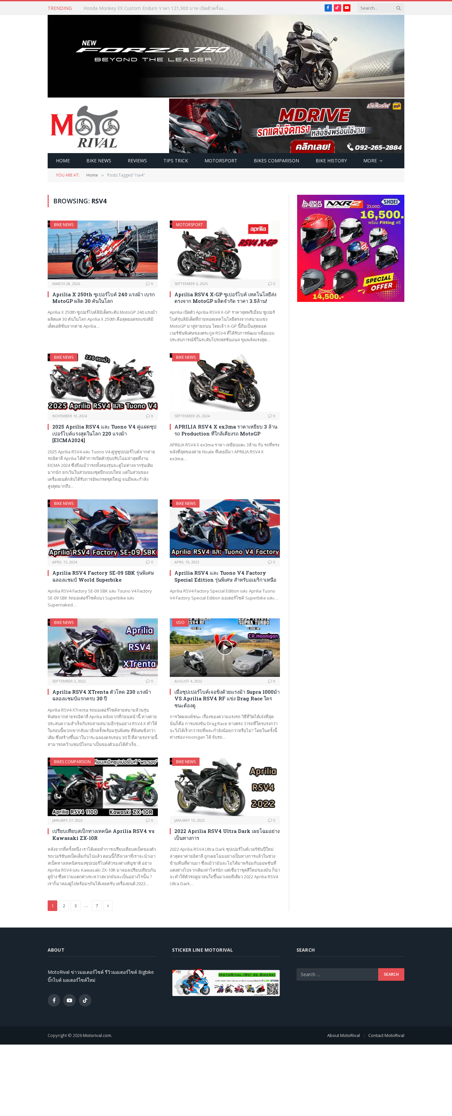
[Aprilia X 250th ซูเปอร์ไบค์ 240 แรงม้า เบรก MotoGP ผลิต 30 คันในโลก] (103, 250)
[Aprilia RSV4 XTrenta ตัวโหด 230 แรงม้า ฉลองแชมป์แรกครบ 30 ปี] (103, 647)
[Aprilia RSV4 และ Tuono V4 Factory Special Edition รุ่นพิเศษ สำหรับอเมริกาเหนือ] (225, 528)
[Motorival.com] (85, 126)
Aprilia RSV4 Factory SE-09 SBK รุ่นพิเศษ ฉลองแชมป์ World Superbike (103, 576)
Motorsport (220, 160)
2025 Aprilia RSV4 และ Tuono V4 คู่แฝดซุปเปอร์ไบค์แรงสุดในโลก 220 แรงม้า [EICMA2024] (104, 433)
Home (63, 160)
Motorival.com (97, 1035)
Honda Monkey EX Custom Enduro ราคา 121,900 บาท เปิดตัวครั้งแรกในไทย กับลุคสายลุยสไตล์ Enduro (157, 8)
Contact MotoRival (386, 1035)
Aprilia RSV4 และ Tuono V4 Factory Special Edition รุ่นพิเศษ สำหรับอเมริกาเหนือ (225, 576)
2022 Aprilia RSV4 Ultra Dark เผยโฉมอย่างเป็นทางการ (227, 834)
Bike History (331, 160)
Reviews (137, 160)
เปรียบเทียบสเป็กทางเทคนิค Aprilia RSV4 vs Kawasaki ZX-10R (103, 834)
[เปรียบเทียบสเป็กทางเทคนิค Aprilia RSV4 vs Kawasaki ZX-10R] (103, 787)
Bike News (98, 160)
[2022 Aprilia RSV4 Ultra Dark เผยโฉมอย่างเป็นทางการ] (225, 787)
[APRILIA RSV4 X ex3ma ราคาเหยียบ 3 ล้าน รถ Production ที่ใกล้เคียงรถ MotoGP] (225, 382)
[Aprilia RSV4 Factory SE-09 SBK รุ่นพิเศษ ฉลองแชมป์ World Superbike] (103, 528)
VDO (180, 622)
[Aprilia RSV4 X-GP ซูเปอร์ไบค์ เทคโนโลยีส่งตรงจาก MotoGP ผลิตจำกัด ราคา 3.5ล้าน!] (225, 250)
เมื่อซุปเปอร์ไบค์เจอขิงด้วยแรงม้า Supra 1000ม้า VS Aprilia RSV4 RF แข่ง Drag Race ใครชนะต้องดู (227, 698)
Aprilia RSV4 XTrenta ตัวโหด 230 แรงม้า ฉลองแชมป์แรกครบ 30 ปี (101, 695)
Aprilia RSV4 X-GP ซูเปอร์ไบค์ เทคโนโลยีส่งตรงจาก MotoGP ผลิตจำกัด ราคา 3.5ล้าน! (225, 297)
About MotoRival (343, 1035)
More (370, 160)
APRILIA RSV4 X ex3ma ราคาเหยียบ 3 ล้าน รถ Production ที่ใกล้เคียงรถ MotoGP (225, 429)
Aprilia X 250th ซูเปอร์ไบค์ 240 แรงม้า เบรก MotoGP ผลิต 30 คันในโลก (103, 297)
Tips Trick (175, 160)
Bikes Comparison (276, 160)
